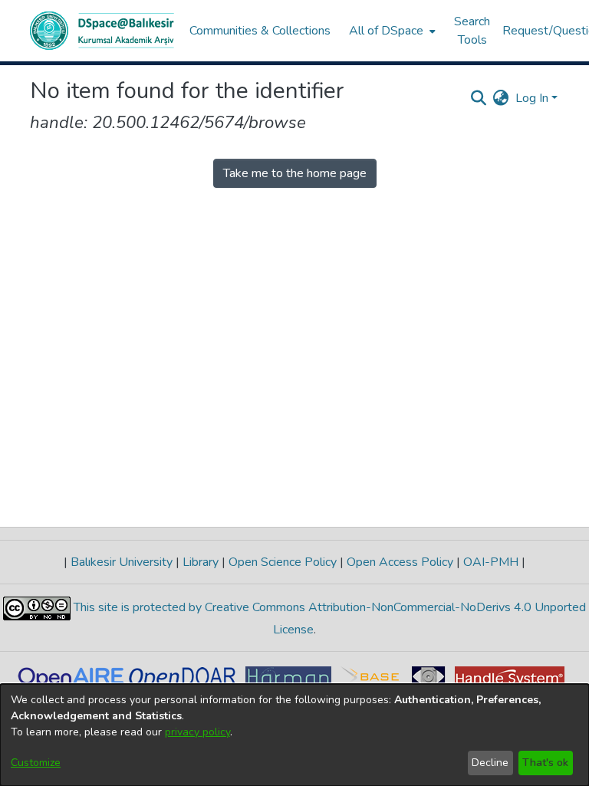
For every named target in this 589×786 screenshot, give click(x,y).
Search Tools (472, 30)
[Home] (102, 31)
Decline (490, 762)
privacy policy (197, 732)
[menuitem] (391, 30)
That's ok (545, 762)
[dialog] (294, 735)
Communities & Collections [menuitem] (260, 30)
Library (200, 562)
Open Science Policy (282, 562)
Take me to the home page (295, 173)
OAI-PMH (491, 562)
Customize (36, 762)
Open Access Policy (400, 562)
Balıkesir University (121, 562)
